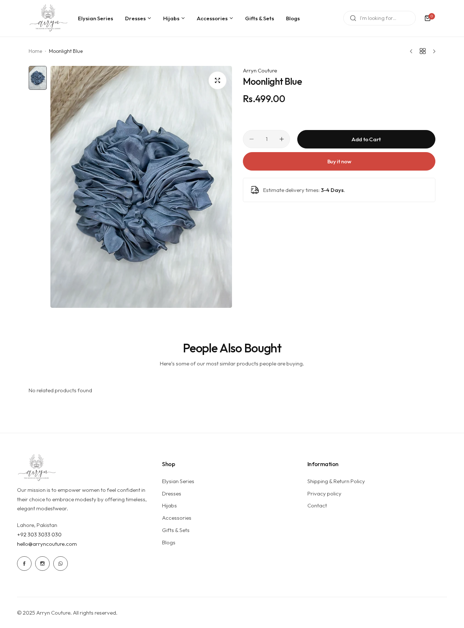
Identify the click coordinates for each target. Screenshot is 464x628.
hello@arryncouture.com (47, 543)
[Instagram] (42, 563)
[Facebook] (24, 563)
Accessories (176, 517)
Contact (317, 505)
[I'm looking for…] (353, 18)
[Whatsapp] (60, 563)
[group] (141, 187)
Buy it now (339, 161)
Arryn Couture (260, 70)
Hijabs (169, 505)
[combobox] (379, 18)
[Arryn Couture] (49, 18)
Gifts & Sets (176, 530)
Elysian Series (178, 481)
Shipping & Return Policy (336, 481)
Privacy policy (324, 493)
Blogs (168, 542)
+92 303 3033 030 (39, 534)
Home (35, 51)
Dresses (171, 493)
